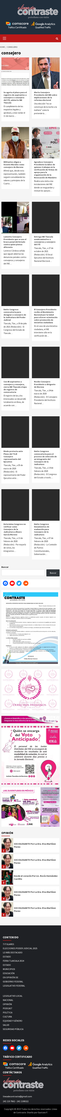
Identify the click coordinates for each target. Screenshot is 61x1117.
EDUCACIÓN (9, 973)
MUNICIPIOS (9, 969)
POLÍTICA (7, 1012)
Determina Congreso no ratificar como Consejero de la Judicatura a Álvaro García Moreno (15, 529)
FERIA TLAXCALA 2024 (13, 960)
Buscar (5, 567)
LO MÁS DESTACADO (12, 952)
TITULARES (8, 944)
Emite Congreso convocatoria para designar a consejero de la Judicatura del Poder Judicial (15, 314)
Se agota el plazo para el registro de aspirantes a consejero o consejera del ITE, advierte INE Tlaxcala (15, 97)
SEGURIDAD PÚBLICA (13, 1029)
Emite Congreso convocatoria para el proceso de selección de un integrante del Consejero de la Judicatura (45, 458)
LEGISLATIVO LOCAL (12, 995)
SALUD (6, 1024)
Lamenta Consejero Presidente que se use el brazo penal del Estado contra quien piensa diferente (15, 241)
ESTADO (7, 956)
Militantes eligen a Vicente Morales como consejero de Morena (14, 164)
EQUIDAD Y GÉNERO (12, 1020)
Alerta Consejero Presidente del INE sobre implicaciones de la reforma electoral (45, 96)
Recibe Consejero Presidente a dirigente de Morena (44, 384)
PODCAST (7, 1008)
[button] (20, 807)
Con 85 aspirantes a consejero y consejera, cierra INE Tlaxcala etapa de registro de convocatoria (15, 386)
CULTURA (7, 1016)
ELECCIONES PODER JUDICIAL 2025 (20, 948)
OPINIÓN (7, 1004)
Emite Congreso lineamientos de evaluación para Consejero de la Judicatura (41, 529)
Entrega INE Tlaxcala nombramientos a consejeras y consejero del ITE (44, 240)
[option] (30, 846)
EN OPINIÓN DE (10, 977)
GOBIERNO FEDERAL (13, 981)
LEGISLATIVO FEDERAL (14, 985)
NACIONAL (8, 1000)
